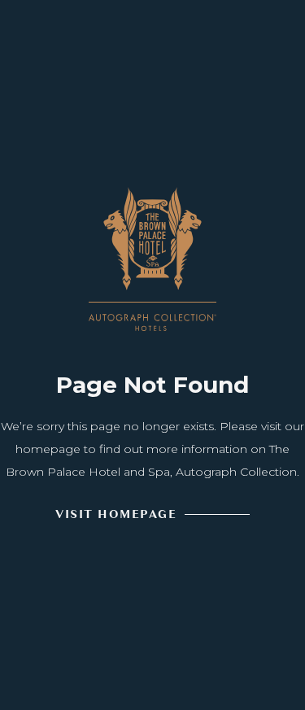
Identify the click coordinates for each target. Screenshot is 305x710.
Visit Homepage (115, 514)
